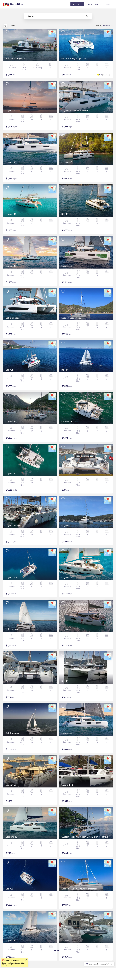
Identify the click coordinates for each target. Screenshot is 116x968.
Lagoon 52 (11, 785)
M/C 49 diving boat (15, 58)
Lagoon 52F (11, 421)
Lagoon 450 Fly (13, 525)
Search (31, 16)
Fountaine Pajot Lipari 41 (73, 58)
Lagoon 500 (12, 577)
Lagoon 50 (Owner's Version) (75, 110)
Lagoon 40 (66, 266)
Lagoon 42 (11, 214)
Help (90, 4)
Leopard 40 (11, 836)
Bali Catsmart (12, 629)
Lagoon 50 (11, 110)
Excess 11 (65, 473)
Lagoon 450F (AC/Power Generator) (79, 888)
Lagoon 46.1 (67, 421)
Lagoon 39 (11, 940)
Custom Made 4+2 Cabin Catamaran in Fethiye (84, 836)
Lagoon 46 (11, 162)
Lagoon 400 (67, 525)
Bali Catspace (12, 317)
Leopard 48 (67, 785)
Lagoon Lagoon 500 (71, 317)
